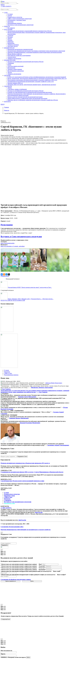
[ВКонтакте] (2, 274)
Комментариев (5, 276)
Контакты (7, 498)
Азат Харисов (43, 392)
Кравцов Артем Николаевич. (27, 396)
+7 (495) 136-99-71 (6, 508)
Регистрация (7, 225)
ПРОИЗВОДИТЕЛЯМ (9, 60)
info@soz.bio (39, 512)
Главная (6, 107)
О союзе (6, 492)
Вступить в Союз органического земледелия (20, 24)
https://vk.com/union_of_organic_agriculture (13, 246)
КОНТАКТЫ (7, 101)
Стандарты (7, 500)
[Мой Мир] (6, 274)
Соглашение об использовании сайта (12, 526)
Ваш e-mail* (57, 571)
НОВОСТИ (7, 26)
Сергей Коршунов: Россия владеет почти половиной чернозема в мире (22, 481)
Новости (6, 110)
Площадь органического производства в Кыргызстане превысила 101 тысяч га (25, 463)
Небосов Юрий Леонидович (53, 383)
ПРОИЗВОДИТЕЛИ (9, 48)
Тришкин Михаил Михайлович (19, 418)
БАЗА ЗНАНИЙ (8, 29)
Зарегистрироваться (10, 581)
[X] (9, 274)
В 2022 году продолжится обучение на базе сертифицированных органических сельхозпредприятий (37, 77)
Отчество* (42, 568)
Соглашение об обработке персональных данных (16, 579)
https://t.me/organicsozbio (7, 243)
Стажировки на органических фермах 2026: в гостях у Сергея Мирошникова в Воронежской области (32, 472)
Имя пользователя (6, 650)
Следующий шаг (5, 619)
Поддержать (4, 545)
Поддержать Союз (22, 456)
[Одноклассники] (4, 274)
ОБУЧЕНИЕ (7, 75)
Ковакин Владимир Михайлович (30, 423)
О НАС (6, 12)
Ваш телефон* (61, 574)
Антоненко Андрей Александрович (58, 445)
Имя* (40, 564)
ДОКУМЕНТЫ (8, 86)
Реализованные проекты (15, 23)
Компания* (42, 569)
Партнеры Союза (9, 495)
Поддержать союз (9, 503)
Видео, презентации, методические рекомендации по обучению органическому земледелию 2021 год (37, 78)
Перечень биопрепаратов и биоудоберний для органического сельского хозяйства (26, 529)
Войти (32, 581)
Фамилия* (42, 566)
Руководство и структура (12, 494)
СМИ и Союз (8, 497)
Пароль (3, 654)
